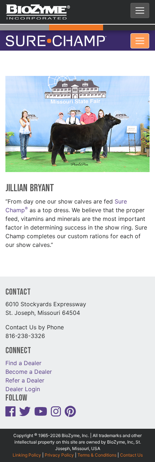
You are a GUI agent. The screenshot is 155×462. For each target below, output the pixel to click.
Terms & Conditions (97, 450)
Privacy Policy (59, 450)
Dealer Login (22, 384)
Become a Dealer (28, 366)
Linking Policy (27, 450)
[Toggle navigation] (139, 10)
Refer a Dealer (24, 375)
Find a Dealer (23, 358)
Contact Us (131, 450)
